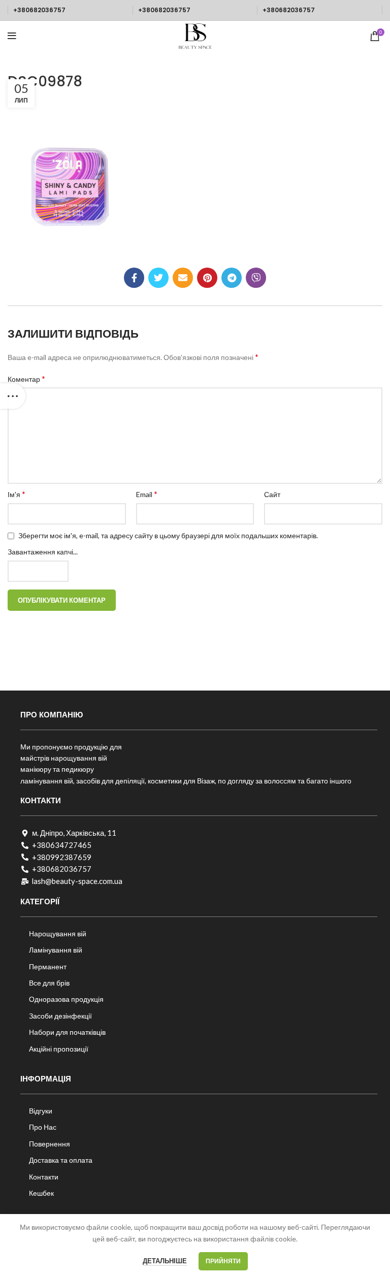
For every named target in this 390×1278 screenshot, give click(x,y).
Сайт (272, 494)
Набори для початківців (67, 1032)
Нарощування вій (57, 933)
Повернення (49, 1143)
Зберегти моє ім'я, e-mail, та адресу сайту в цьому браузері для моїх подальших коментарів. (168, 535)
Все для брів (49, 982)
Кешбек (41, 1193)
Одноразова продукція (66, 999)
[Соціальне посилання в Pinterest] (207, 278)
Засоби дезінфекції (60, 1015)
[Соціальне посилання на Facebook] (134, 278)
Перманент (48, 966)
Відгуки (40, 1110)
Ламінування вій (55, 949)
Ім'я (16, 494)
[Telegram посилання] (231, 278)
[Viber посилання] (256, 278)
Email (146, 494)
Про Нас (42, 1127)
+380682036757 (39, 10)
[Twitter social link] (158, 278)
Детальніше (165, 1261)
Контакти (43, 1176)
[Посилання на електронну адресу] (183, 278)
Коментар (26, 378)
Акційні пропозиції (58, 1048)
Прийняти (223, 1261)
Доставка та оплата (60, 1160)
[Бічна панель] (12, 396)
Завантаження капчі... (43, 551)
